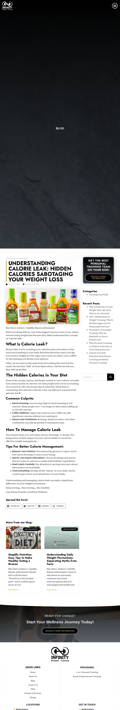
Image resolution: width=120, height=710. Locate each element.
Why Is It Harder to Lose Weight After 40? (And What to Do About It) (101, 310)
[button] (115, 6)
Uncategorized (20, 258)
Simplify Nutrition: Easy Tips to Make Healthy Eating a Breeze (20, 559)
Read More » (13, 590)
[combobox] (95, 377)
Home (8, 258)
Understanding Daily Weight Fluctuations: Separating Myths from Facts (62, 559)
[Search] (110, 377)
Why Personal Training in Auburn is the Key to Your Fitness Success (100, 346)
